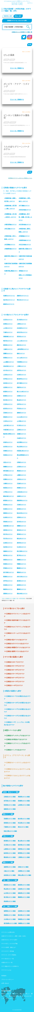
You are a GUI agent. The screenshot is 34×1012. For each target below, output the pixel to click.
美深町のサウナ (8, 564)
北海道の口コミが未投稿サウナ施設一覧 (22, 32)
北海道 (6, 59)
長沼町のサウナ (8, 585)
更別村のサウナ (8, 504)
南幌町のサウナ (8, 466)
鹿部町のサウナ (8, 593)
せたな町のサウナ (22, 357)
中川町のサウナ (21, 425)
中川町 (12, 91)
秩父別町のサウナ (22, 551)
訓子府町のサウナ (8, 572)
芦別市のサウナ (21, 408)
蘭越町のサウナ (21, 568)
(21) (23, 295)
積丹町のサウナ (8, 555)
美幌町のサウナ (21, 559)
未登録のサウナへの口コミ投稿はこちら (20, 178)
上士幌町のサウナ (8, 362)
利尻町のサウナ (8, 455)
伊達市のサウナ (8, 442)
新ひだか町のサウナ (23, 391)
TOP (3, 598)
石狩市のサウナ (21, 404)
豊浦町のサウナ (8, 576)
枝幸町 (12, 153)
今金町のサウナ (21, 438)
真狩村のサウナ (21, 542)
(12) (23, 300)
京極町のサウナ (21, 434)
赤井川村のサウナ (22, 576)
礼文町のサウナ (21, 547)
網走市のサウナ (21, 345)
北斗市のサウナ (8, 370)
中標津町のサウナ (22, 362)
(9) (8, 304)
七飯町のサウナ (8, 349)
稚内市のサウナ (8, 340)
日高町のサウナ (21, 396)
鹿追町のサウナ (8, 417)
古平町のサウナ (8, 475)
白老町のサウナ (8, 542)
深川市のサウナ (8, 534)
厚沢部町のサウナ (8, 470)
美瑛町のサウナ (8, 357)
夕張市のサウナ (21, 479)
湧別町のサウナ (21, 534)
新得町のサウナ (8, 396)
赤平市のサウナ (8, 581)
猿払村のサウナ (21, 538)
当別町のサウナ (8, 387)
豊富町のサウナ (21, 572)
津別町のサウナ (8, 521)
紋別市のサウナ (8, 408)
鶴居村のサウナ (8, 589)
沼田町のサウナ (21, 517)
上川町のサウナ (8, 328)
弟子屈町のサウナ (22, 383)
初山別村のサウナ (22, 446)
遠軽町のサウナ (21, 412)
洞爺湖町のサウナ (8, 336)
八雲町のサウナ (21, 366)
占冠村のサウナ (21, 466)
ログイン (30, 3)
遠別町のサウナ (21, 581)
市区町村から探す (8, 16)
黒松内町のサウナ (22, 593)
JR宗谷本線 (22, 598)
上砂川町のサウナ (8, 425)
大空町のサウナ (21, 374)
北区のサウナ (7, 462)
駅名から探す (18, 16)
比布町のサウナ (8, 517)
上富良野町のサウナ (23, 349)
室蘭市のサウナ (8, 353)
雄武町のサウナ (21, 585)
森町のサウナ (21, 353)
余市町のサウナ (8, 446)
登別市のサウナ (21, 336)
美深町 (12, 59)
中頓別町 (12, 122)
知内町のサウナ (8, 547)
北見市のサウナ (8, 319)
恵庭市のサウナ (21, 387)
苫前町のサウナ (8, 412)
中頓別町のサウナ (8, 429)
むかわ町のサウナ (22, 417)
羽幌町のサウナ (21, 564)
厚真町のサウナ (21, 470)
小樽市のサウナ (21, 324)
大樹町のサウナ (8, 483)
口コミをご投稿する (17, 68)
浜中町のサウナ (21, 521)
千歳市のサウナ (8, 332)
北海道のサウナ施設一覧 (11, 598)
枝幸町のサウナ (21, 509)
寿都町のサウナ (21, 487)
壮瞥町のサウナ (8, 479)
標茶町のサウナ (8, 513)
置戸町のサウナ (21, 555)
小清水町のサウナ (22, 492)
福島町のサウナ (8, 551)
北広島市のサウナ (22, 328)
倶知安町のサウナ (8, 366)
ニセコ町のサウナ (22, 340)
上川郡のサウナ (21, 421)
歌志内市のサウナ (22, 513)
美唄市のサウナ (8, 559)
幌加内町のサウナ (8, 496)
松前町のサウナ (8, 509)
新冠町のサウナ (8, 500)
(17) (9, 300)
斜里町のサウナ (8, 391)
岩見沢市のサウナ (22, 332)
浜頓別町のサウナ (8, 526)
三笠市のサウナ (8, 421)
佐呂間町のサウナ (22, 442)
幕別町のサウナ (8, 345)
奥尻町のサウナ (8, 487)
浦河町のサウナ (8, 530)
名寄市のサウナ (21, 370)
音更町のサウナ (8, 324)
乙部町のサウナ (21, 429)
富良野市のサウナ (22, 379)
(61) (9, 295)
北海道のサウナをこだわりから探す (17, 20)
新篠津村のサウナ (22, 500)
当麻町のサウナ (21, 496)
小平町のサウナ (8, 492)
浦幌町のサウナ (21, 526)
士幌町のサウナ (21, 475)
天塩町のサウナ (21, 483)
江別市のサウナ (8, 404)
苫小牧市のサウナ (22, 319)
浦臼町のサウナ (21, 530)
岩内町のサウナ (8, 383)
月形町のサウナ (21, 504)
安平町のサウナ (8, 379)
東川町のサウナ (8, 400)
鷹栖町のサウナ (21, 589)
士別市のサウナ (8, 374)
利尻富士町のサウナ (23, 450)
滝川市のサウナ (8, 538)
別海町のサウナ (8, 450)
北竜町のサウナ (21, 462)
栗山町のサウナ (21, 400)
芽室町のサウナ (8, 568)
